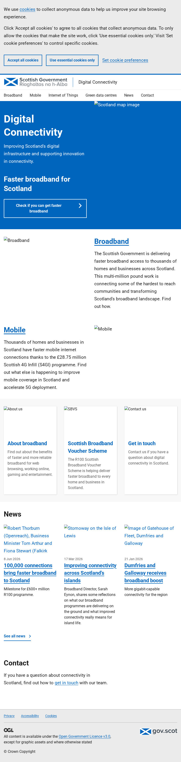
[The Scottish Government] (158, 731)
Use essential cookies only (72, 60)
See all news (14, 636)
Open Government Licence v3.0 (84, 736)
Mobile (14, 330)
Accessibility (30, 716)
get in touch (66, 682)
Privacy (9, 716)
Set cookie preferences (125, 60)
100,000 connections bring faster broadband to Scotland (30, 572)
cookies (27, 9)
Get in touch (142, 443)
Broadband (111, 241)
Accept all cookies (23, 60)
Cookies (51, 716)
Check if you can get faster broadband (39, 208)
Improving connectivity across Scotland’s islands (90, 572)
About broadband (27, 443)
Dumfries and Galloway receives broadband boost (145, 572)
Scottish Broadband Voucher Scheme (90, 447)
